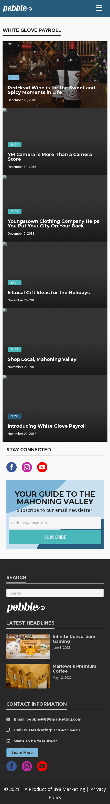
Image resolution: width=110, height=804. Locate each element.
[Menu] (99, 8)
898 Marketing (69, 789)
